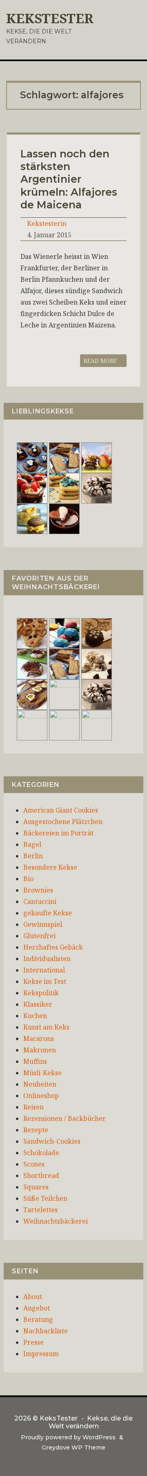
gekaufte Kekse (47, 912)
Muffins (35, 1061)
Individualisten (47, 958)
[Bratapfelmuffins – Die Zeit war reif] (96, 724)
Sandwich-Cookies (51, 1141)
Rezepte (35, 1129)
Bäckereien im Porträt (58, 833)
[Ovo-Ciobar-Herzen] (64, 518)
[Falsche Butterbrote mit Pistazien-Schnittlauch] (32, 693)
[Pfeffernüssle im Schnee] (64, 724)
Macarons (38, 1038)
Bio (28, 878)
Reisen (33, 1107)
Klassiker (37, 1004)
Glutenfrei (39, 935)
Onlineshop (41, 1095)
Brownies (38, 890)
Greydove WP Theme (73, 1447)
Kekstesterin (47, 223)
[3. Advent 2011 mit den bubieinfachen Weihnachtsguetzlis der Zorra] (32, 663)
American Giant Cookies (60, 810)
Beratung (38, 1319)
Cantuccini (39, 901)
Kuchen (35, 1015)
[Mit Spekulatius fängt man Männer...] (64, 457)
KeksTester (50, 18)
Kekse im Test (44, 981)
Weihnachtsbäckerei (55, 1221)
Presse (33, 1342)
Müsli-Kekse (42, 1072)
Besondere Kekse (50, 867)
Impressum (41, 1353)
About (32, 1296)
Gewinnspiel (42, 924)
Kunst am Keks (46, 1027)
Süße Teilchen (45, 1198)
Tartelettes (40, 1209)
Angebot (36, 1308)
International (44, 970)
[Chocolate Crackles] (96, 487)
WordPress (99, 1437)
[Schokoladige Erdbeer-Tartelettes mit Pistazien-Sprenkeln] (32, 487)
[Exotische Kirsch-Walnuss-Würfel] (96, 663)
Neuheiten (39, 1084)
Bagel (32, 844)
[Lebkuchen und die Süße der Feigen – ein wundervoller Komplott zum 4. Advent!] (96, 632)
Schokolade (41, 1152)
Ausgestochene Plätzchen (62, 821)
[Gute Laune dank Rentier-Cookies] (32, 632)
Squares (36, 1186)
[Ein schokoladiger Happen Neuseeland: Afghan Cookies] (32, 457)
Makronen (39, 1049)
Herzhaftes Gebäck (53, 947)
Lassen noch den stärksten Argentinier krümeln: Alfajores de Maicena (68, 179)
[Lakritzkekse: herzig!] (64, 487)
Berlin (33, 855)
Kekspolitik (41, 992)
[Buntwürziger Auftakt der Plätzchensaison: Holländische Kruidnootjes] (64, 632)
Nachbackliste (45, 1330)
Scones (34, 1164)
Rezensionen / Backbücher (64, 1118)
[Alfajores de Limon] (64, 693)
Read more (101, 361)
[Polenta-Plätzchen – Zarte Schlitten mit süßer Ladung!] (32, 724)
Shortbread (41, 1175)
